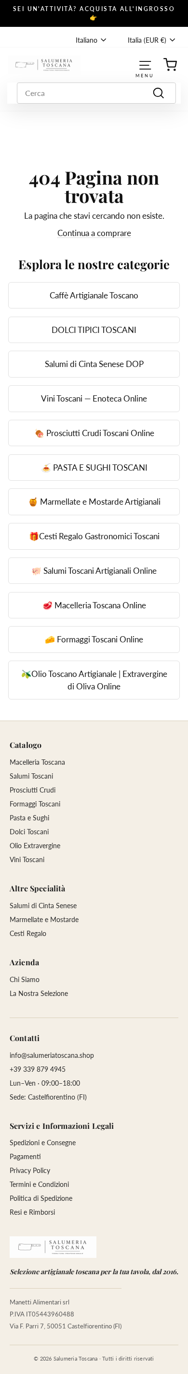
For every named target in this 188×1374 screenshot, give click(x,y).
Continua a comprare (94, 233)
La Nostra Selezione (39, 993)
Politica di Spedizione (41, 1198)
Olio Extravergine (35, 845)
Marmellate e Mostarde (44, 919)
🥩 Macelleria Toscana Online (94, 605)
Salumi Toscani (31, 776)
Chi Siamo (25, 979)
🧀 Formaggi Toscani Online (94, 639)
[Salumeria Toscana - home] (53, 1247)
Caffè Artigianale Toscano (94, 295)
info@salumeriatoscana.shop (52, 1055)
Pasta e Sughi (29, 818)
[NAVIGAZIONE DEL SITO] (145, 64)
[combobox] (96, 93)
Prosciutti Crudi (32, 790)
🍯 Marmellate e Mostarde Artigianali (94, 502)
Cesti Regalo (28, 933)
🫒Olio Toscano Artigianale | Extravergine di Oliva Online (94, 680)
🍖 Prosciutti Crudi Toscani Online (94, 433)
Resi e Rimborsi (32, 1212)
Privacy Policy (30, 1170)
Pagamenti (25, 1156)
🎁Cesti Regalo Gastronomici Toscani (94, 536)
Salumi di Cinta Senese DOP (94, 364)
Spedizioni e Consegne (43, 1142)
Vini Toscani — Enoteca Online (94, 398)
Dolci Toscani (29, 832)
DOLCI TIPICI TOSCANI (94, 330)
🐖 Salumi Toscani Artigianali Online (94, 571)
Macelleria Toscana (37, 762)
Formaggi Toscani (35, 804)
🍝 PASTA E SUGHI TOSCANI (94, 467)
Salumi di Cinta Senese (43, 905)
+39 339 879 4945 (38, 1069)
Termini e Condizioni (39, 1184)
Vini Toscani (27, 859)
